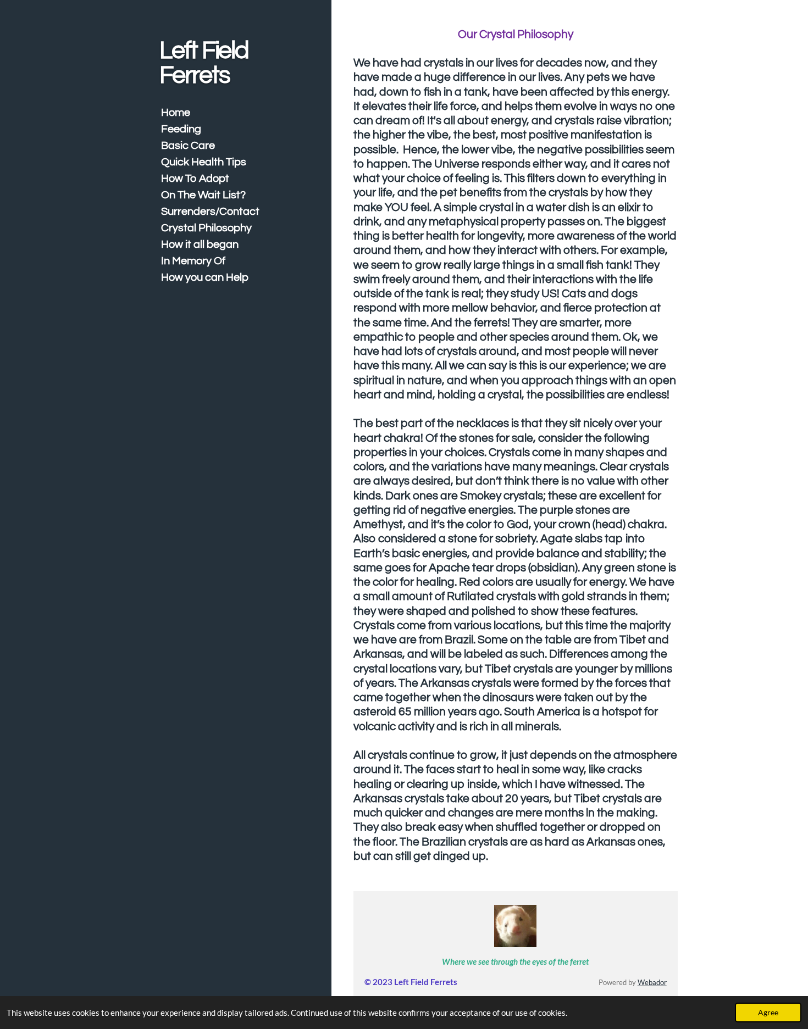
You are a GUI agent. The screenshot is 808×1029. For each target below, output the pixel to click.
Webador (652, 982)
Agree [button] (768, 1012)
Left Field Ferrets (203, 63)
